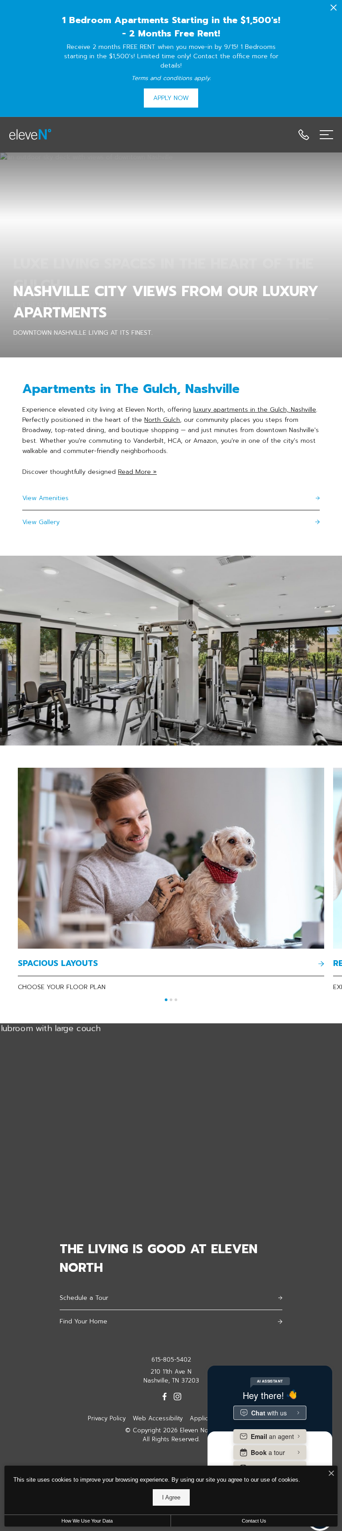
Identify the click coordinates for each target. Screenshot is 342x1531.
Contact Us (254, 1520)
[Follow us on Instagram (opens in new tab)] (177, 1396)
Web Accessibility (158, 1418)
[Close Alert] (333, 9)
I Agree (171, 1497)
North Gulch (162, 420)
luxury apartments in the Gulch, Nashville (254, 409)
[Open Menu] (326, 135)
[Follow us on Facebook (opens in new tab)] (164, 1396)
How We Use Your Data (87, 1520)
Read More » (137, 472)
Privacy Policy (107, 1418)
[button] (166, 999)
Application (206, 1418)
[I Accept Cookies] (331, 1474)
